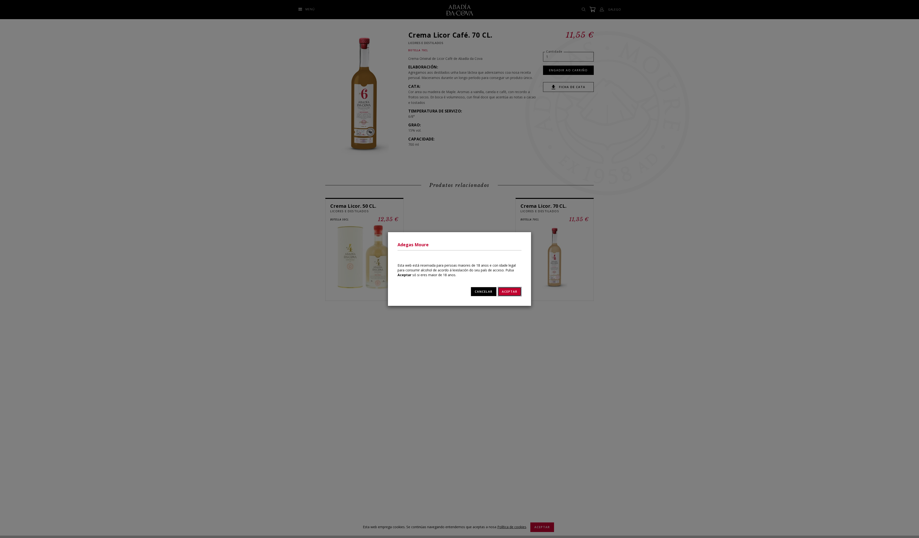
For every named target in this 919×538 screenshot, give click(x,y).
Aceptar (509, 292)
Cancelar (484, 292)
